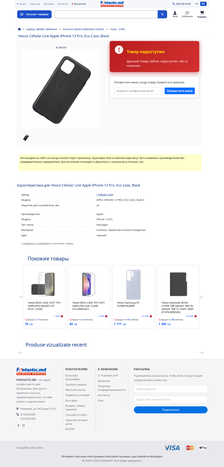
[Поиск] (162, 14)
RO (196, 3)
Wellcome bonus (75, 389)
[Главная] (19, 29)
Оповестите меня (179, 91)
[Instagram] (23, 425)
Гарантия (35, 3)
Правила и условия (77, 395)
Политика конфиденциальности (112, 388)
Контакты (63, 3)
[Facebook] (18, 425)
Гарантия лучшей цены (76, 421)
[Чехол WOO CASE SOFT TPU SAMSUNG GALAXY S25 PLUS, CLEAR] (44, 284)
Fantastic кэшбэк (75, 384)
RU (203, 3)
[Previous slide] (21, 297)
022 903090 (28, 418)
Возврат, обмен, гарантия (75, 407)
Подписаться (170, 409)
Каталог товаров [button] (37, 14)
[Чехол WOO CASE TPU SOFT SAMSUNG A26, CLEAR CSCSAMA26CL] (88, 284)
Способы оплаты (76, 414)
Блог (101, 400)
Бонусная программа (72, 377)
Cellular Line (105, 194)
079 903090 (28, 414)
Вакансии (80, 3)
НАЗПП (70, 429)
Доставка (49, 3)
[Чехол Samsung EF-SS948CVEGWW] (133, 284)
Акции (22, 3)
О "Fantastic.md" (108, 375)
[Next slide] (200, 297)
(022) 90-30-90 (183, 3)
